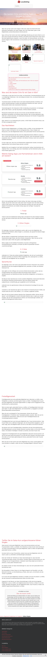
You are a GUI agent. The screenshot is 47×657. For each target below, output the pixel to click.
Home (1, 616)
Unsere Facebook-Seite (6, 650)
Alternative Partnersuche (6, 639)
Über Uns (4, 645)
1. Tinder (11, 82)
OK (31, 656)
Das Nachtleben (12, 79)
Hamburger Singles (15, 71)
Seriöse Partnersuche (6, 637)
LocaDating (25, 2)
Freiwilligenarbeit (13, 88)
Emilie (29, 593)
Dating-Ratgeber (5, 647)
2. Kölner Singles (12, 83)
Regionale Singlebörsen (38, 61)
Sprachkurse (11, 86)
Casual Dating (4, 631)
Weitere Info (26, 656)
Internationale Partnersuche (7, 636)
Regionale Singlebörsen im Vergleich (13, 616)
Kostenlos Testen (38, 168)
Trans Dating (4, 632)
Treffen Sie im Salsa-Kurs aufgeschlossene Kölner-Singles (22, 89)
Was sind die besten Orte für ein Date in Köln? (19, 77)
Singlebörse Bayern (15, 61)
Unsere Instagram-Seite (6, 649)
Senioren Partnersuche (6, 634)
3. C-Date (11, 85)
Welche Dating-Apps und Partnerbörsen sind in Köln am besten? (23, 80)
